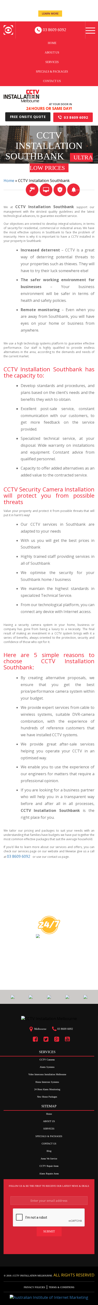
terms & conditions (61, 1287)
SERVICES (52, 62)
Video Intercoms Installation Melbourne (47, 1074)
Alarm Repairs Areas (49, 1173)
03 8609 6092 (76, 117)
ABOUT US (52, 52)
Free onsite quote (28, 116)
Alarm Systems (47, 1067)
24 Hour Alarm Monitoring (47, 1089)
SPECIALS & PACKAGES (52, 71)
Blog (49, 1151)
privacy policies (35, 1287)
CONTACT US (52, 81)
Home (52, 42)
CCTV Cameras (47, 1059)
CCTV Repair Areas (49, 1166)
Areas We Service (49, 1158)
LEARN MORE (50, 13)
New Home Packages (47, 1096)
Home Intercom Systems (47, 1082)
